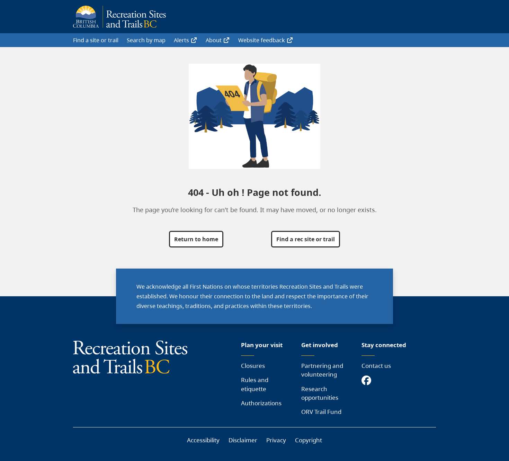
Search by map (146, 40)
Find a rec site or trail (305, 239)
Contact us (376, 366)
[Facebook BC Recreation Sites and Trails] (368, 381)
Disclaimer (243, 440)
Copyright (308, 440)
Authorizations (261, 403)
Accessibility (203, 440)
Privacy (276, 440)
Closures (253, 366)
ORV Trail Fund (321, 412)
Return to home (196, 239)
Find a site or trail (95, 40)
